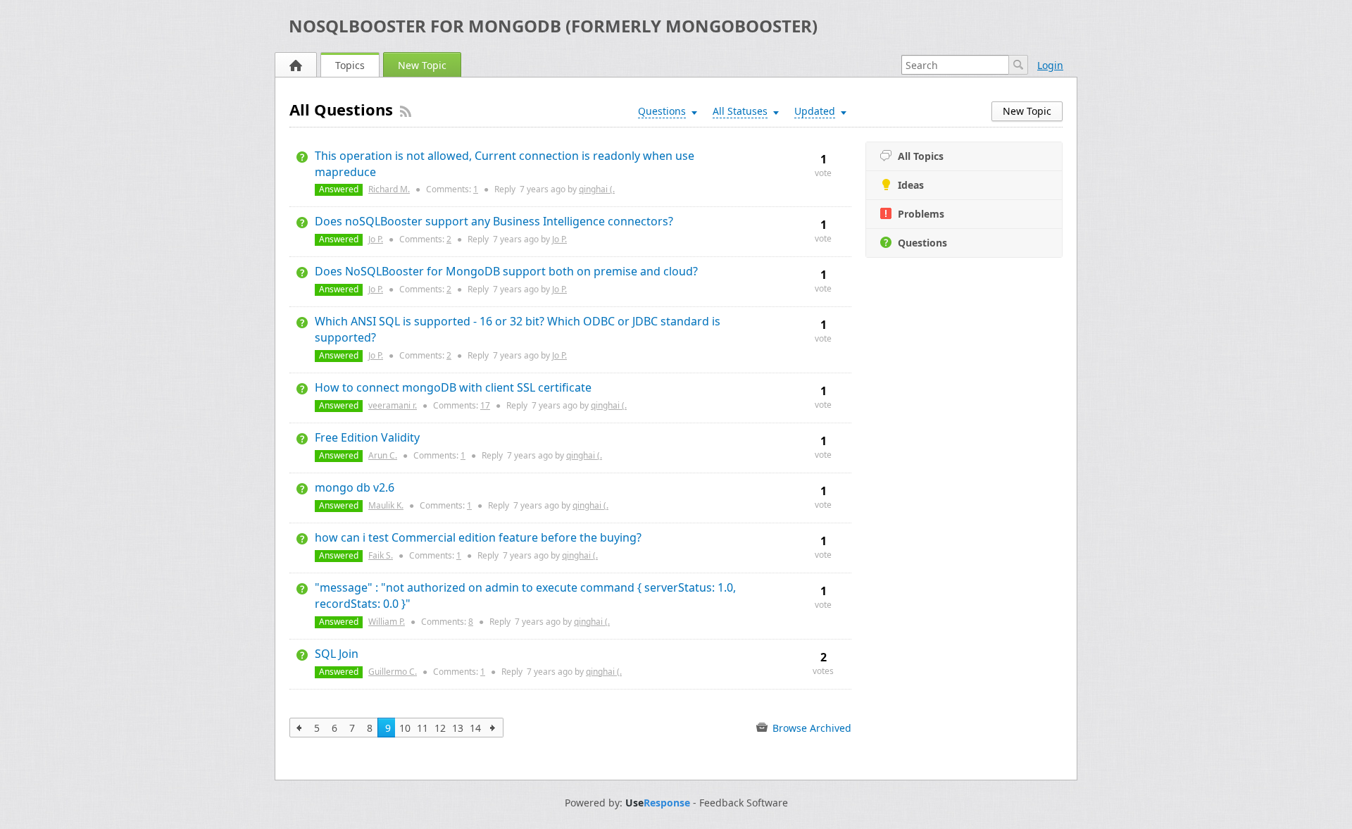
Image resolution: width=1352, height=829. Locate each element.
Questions (922, 242)
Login (1050, 65)
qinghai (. (597, 189)
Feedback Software (743, 803)
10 (405, 728)
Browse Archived (810, 728)
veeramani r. (392, 405)
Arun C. (382, 455)
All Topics (921, 156)
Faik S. (380, 555)
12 (440, 728)
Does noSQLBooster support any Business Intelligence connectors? (494, 221)
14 (475, 728)
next (493, 727)
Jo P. (375, 239)
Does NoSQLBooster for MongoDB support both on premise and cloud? (506, 271)
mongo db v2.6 (354, 487)
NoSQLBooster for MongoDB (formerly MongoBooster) (553, 25)
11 (422, 728)
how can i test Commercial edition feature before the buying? (478, 537)
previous (299, 727)
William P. (386, 622)
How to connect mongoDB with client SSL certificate (453, 387)
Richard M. (389, 189)
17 (485, 405)
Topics (350, 65)
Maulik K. (385, 505)
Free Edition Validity (367, 437)
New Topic (422, 65)
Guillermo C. (392, 672)
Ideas (911, 185)
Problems (921, 213)
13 (457, 728)
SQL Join (336, 653)
